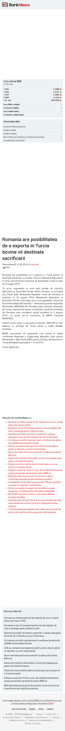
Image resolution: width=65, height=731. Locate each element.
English (32, 709)
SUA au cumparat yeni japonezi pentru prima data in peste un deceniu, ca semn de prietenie (32, 649)
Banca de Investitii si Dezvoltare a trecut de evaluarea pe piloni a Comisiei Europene (31, 664)
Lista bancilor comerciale (14, 141)
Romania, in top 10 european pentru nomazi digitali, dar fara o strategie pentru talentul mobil (30, 627)
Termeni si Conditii (33, 723)
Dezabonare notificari (11, 717)
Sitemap (56, 717)
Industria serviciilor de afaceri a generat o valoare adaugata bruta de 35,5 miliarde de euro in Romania (32, 634)
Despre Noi (51, 714)
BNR (51, 703)
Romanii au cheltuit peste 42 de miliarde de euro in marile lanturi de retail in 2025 (31, 619)
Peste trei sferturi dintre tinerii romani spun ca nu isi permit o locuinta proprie (32, 672)
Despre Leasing (9, 134)
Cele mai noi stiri (18, 709)
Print (7, 267)
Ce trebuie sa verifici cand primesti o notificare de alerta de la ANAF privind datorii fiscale (32, 642)
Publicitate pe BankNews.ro (37, 717)
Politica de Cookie (17, 720)
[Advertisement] (32, 43)
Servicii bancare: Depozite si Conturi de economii (23, 137)
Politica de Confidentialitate (40, 720)
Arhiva (41, 709)
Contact (39, 714)
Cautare (50, 709)
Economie (34, 264)
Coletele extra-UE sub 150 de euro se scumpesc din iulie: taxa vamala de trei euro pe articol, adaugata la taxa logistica (35, 503)
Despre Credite (9, 130)
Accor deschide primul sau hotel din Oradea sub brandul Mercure (30, 657)
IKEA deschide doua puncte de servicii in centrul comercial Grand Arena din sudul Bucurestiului (31, 687)
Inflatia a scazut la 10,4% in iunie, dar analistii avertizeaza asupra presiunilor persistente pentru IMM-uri (31, 679)
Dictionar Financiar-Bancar (14, 127)
